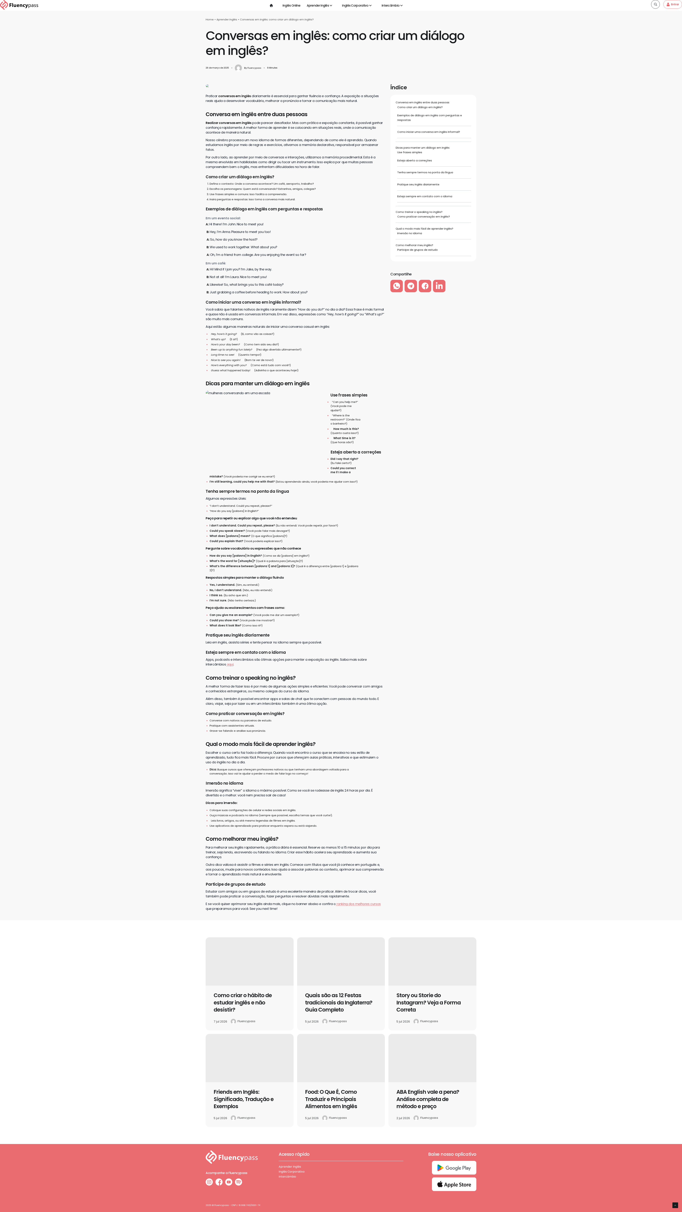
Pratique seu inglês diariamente (418, 184)
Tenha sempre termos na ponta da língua (425, 172)
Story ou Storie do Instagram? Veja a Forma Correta (428, 1002)
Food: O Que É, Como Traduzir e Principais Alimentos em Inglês (331, 1099)
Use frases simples (409, 152)
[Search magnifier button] (655, 4)
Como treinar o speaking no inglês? (419, 212)
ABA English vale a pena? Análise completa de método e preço (427, 1099)
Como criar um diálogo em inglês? (420, 107)
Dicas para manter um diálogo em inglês (423, 148)
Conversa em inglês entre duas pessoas (422, 102)
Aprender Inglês (318, 5)
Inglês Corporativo (355, 5)
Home (210, 19)
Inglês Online (292, 5)
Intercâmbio (390, 5)
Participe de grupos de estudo (417, 250)
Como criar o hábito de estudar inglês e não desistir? (243, 1002)
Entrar (675, 4)
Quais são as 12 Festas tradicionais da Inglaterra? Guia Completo (338, 1002)
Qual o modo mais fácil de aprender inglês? (424, 228)
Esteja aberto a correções (414, 160)
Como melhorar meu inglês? (414, 245)
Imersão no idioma (409, 233)
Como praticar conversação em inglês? (423, 216)
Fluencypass (254, 67)
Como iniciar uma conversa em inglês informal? (428, 132)
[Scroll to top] (675, 1205)
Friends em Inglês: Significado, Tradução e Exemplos (244, 1099)
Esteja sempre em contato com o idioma (424, 196)
